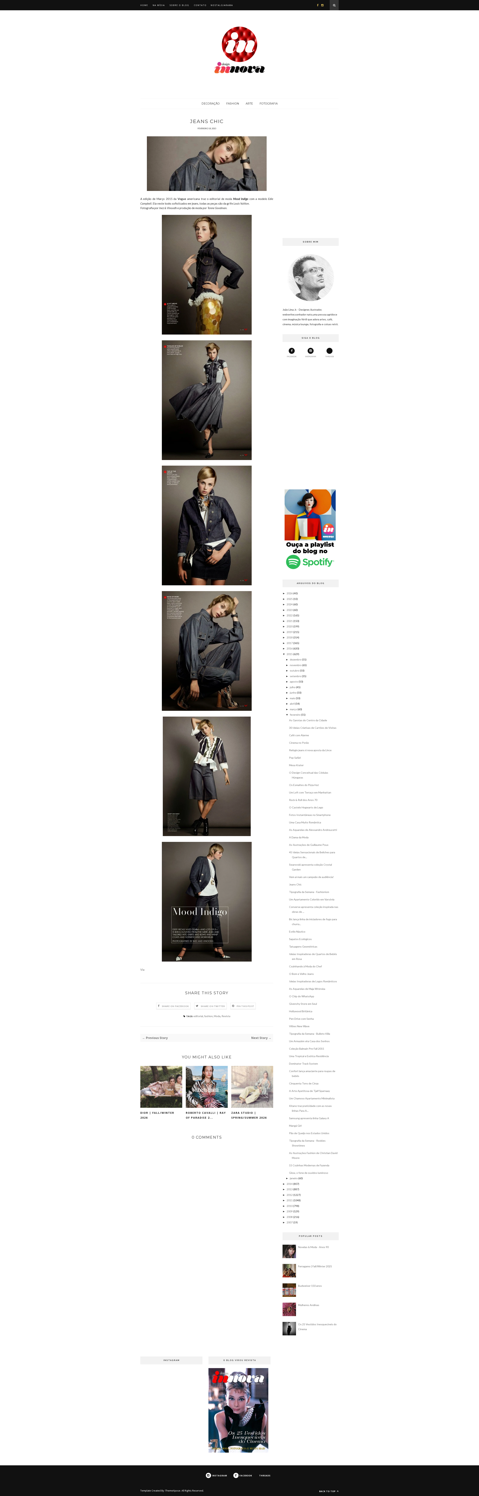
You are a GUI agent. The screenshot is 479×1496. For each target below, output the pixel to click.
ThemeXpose (172, 1490)
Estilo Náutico (297, 931)
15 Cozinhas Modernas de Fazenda (309, 1165)
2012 (290, 1194)
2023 (290, 609)
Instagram (310, 356)
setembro (295, 676)
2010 (290, 1205)
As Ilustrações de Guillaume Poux (308, 844)
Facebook (292, 356)
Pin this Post (245, 1006)
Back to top (327, 1491)
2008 (290, 1216)
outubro (294, 670)
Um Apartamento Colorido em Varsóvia (311, 899)
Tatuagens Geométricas (303, 946)
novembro (296, 665)
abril (292, 703)
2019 (290, 632)
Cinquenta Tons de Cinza (303, 1083)
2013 (290, 1189)
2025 (290, 598)
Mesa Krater (296, 765)
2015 (290, 654)
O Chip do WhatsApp (301, 996)
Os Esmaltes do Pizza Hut (304, 785)
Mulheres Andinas (308, 1305)
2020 (290, 626)
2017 (290, 643)
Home (144, 5)
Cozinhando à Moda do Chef (305, 966)
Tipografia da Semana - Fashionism (309, 891)
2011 (290, 1200)
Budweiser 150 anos (310, 1285)
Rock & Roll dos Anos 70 (303, 799)
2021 (290, 621)
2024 (290, 604)
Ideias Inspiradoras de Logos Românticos (313, 981)
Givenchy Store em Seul (303, 1003)
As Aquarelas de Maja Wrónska (307, 988)
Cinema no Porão (299, 742)
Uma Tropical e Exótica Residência (309, 1056)
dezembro (295, 659)
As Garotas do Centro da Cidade (308, 720)
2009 (290, 1211)
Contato (200, 5)
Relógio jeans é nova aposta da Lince (310, 750)
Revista (226, 1016)
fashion (208, 1016)
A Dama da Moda (299, 837)
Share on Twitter (213, 1006)
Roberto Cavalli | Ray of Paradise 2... (206, 1115)
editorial (198, 1016)
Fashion (232, 103)
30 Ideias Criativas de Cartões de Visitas (312, 727)
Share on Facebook (175, 1006)
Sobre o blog (179, 5)
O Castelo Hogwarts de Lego (306, 807)
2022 (290, 615)
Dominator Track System (303, 1063)
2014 (290, 1183)
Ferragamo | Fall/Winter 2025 (315, 1266)
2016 (290, 648)
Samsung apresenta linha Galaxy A (309, 1118)
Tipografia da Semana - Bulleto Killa (309, 1033)
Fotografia (269, 103)
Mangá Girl (295, 1125)
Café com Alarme (299, 735)
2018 (290, 637)
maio (292, 698)
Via (142, 969)
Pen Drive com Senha (301, 1018)
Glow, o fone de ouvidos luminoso (308, 1172)
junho (293, 692)
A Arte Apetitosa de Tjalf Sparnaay (309, 1090)
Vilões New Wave (299, 1026)
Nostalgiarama (222, 5)
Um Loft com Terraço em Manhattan (310, 792)
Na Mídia (159, 5)
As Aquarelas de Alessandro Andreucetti (313, 829)
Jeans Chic (295, 884)
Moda (217, 1016)
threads (329, 356)
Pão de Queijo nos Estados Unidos (309, 1133)
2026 (290, 593)
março (293, 709)
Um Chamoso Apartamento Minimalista (312, 1098)
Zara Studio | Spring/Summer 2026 (249, 1115)
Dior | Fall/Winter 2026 (157, 1115)
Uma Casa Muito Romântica (305, 822)
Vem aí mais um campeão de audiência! (311, 877)
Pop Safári (295, 757)
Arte (249, 103)
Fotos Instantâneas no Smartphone (310, 814)
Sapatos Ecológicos (300, 939)
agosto (294, 681)
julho (292, 687)
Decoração (211, 103)
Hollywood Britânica (300, 1011)
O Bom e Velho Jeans (301, 973)
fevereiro (295, 714)
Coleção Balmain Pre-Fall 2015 (306, 1048)
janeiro (294, 1178)
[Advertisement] (311, 174)
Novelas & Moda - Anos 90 (313, 1247)
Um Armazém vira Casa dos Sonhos (309, 1041)
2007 (290, 1222)
